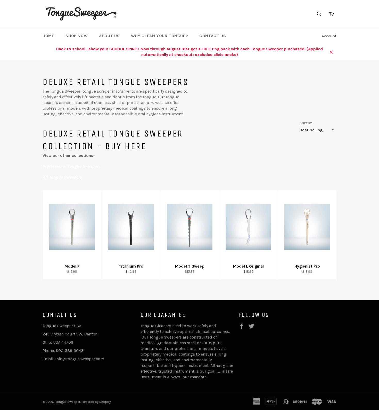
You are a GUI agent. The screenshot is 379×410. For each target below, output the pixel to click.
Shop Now (76, 35)
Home (48, 35)
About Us (109, 35)
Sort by (306, 123)
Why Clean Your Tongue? (159, 35)
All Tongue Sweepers (62, 177)
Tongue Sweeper (67, 402)
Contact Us (212, 35)
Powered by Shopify (96, 402)
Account (329, 36)
